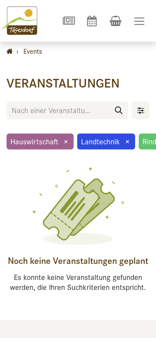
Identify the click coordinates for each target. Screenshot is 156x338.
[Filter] (141, 110)
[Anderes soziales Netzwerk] (68, 20)
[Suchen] (118, 110)
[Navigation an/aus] (139, 21)
